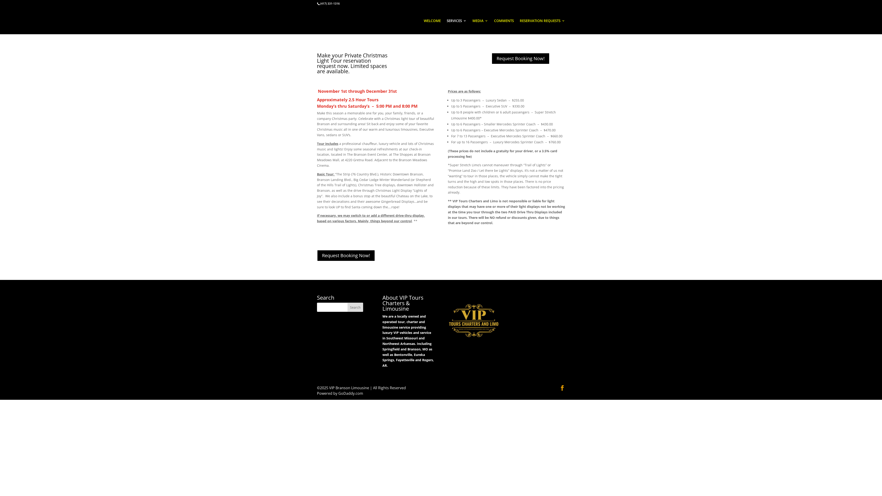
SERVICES (454, 21)
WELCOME (432, 21)
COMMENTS (504, 21)
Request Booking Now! (521, 58)
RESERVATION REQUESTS (540, 21)
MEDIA (477, 21)
